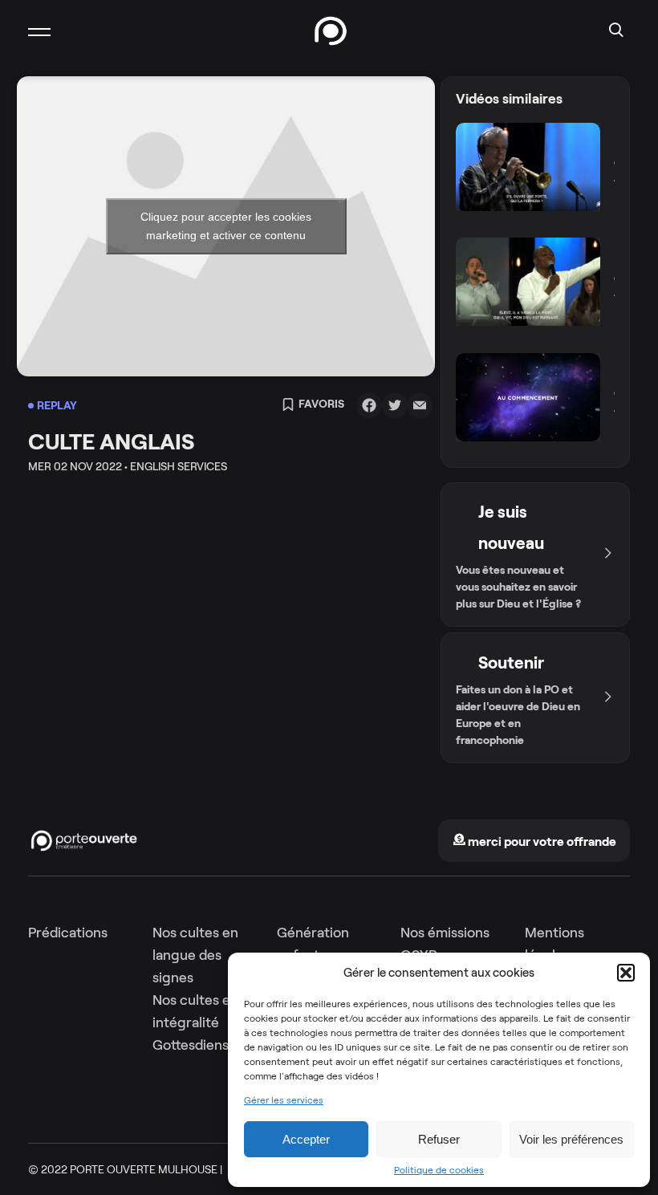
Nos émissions (444, 933)
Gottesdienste (197, 1045)
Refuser (439, 1139)
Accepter (306, 1139)
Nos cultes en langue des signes (195, 955)
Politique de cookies (439, 1170)
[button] (626, 973)
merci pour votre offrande (540, 841)
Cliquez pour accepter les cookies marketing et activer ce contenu (225, 226)
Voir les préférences (571, 1139)
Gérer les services (283, 1100)
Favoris (321, 404)
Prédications (68, 933)
